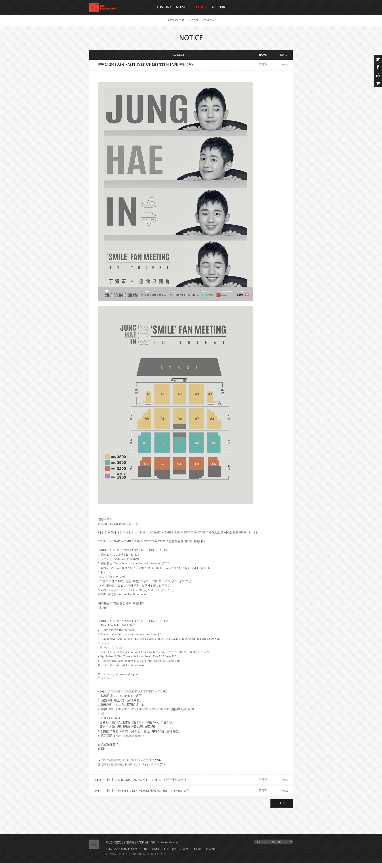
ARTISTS (181, 7)
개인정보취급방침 (115, 842)
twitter (378, 59)
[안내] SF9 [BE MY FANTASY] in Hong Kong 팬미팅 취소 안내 (146, 779)
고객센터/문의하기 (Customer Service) (157, 842)
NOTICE (194, 20)
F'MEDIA (209, 20)
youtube (378, 75)
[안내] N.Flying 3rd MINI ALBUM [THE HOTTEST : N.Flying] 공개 (148, 790)
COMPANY (164, 7)
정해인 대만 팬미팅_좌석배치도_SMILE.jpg (125, 764)
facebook (378, 67)
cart (378, 83)
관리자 (263, 64)
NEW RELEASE (176, 20)
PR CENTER (199, 7)
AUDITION (218, 7)
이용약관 (130, 842)
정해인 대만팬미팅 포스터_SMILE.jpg (121, 760)
